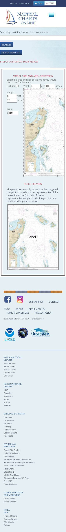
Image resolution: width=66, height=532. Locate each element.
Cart (39, 3)
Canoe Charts (10, 430)
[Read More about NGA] (22, 332)
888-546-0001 (36, 301)
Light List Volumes (12, 453)
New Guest (25, 3)
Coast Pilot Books (11, 450)
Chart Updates (10, 484)
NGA (6, 390)
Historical (8, 423)
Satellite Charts (10, 433)
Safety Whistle (10, 502)
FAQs (7, 309)
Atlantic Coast (10, 369)
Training (7, 426)
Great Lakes (9, 373)
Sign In (13, 3)
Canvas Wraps (10, 519)
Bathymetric (9, 420)
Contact (54, 301)
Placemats (8, 436)
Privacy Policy (43, 312)
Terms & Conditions (17, 312)
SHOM (7, 402)
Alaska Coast (10, 363)
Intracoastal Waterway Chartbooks (19, 462)
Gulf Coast (8, 376)
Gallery (7, 525)
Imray (6, 399)
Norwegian (8, 396)
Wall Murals (9, 522)
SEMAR (7, 405)
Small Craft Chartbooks (14, 466)
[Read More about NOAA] (9, 334)
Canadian (8, 393)
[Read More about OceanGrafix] (40, 332)
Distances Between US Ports (17, 478)
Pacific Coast (9, 366)
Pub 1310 (8, 481)
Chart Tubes (9, 498)
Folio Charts (9, 469)
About (19, 309)
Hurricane (8, 417)
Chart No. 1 (9, 472)
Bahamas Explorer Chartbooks (17, 459)
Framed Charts (10, 516)
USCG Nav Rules (11, 475)
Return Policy (37, 309)
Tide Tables (9, 456)
